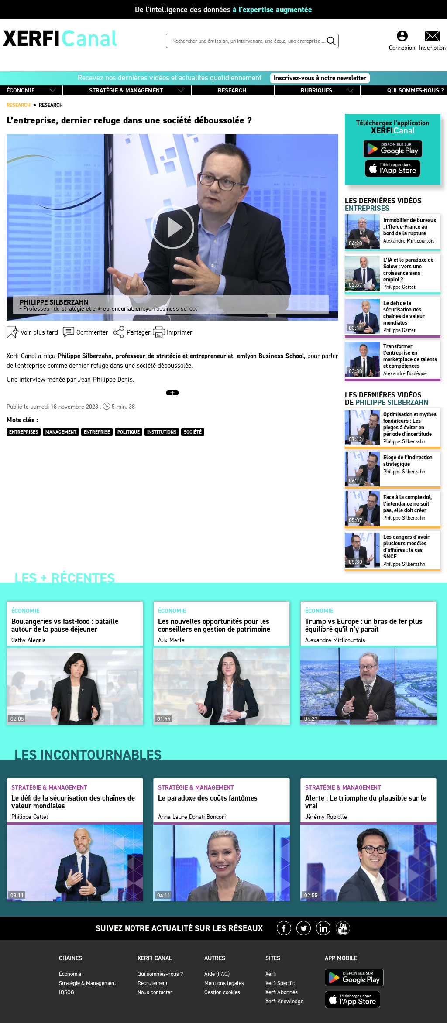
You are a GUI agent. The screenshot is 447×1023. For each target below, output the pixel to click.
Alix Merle (171, 640)
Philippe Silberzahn (404, 441)
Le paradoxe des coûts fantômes (208, 798)
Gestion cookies (222, 992)
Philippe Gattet (399, 287)
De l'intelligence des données (223, 9)
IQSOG (66, 992)
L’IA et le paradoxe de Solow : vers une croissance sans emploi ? (408, 270)
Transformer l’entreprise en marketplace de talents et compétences (410, 356)
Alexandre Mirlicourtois (409, 241)
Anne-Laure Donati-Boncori (192, 817)
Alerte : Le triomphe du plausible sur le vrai (365, 802)
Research (51, 105)
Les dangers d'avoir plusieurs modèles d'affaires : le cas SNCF (406, 547)
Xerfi (270, 974)
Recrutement (153, 983)
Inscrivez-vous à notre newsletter (320, 78)
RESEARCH (232, 90)
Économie (70, 974)
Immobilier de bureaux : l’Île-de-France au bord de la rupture (409, 226)
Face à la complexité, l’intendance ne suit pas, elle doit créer (407, 503)
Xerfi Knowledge (284, 1001)
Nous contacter (155, 992)
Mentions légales (224, 983)
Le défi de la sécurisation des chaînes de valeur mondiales (404, 313)
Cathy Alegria (28, 640)
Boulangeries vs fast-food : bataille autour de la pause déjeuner (64, 625)
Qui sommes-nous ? (160, 974)
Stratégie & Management (87, 983)
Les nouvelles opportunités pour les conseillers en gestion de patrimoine (214, 625)
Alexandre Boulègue (405, 373)
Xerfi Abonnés (281, 992)
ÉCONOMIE (20, 90)
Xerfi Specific (280, 983)
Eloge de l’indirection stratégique (408, 460)
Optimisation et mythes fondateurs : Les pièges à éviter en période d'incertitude (410, 424)
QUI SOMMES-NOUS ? (415, 90)
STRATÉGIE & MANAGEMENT (126, 90)
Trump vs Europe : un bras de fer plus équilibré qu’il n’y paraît (364, 625)
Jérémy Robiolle (326, 817)
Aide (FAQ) (217, 974)
